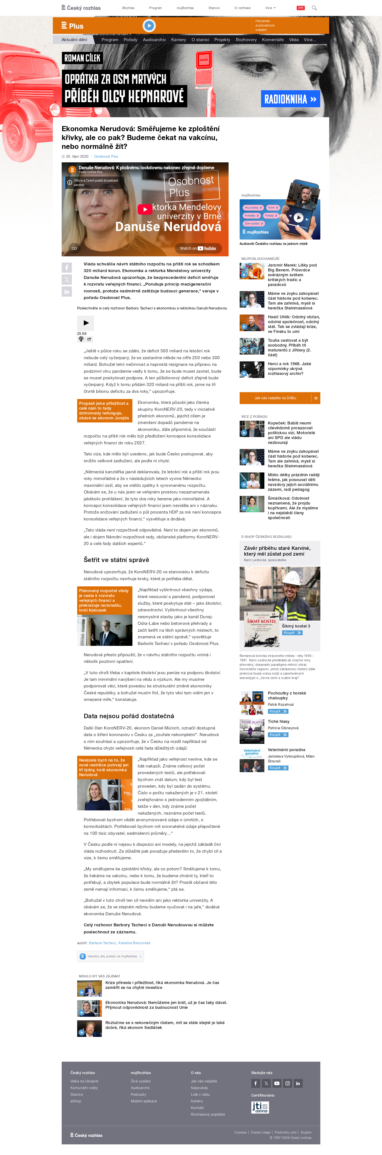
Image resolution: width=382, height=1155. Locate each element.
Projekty (222, 39)
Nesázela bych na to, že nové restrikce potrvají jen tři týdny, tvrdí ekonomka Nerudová (104, 767)
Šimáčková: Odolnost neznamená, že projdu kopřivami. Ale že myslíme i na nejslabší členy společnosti (293, 508)
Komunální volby (84, 1088)
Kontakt (197, 1108)
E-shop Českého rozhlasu (266, 537)
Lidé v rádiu (200, 1094)
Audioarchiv (265, 25)
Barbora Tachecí (102, 943)
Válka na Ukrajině (84, 1081)
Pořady (131, 39)
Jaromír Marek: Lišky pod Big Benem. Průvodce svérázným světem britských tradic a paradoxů (292, 275)
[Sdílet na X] (67, 279)
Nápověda (199, 1088)
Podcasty (138, 1094)
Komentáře (273, 39)
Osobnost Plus (106, 156)
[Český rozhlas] (81, 8)
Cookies (240, 1132)
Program (155, 8)
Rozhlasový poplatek (208, 1114)
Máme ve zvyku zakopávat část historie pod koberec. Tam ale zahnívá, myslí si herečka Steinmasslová (293, 300)
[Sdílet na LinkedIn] (67, 291)
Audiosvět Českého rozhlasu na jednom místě (274, 244)
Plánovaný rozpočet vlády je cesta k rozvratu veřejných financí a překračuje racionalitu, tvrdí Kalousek (104, 600)
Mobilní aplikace (144, 1101)
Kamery (261, 30)
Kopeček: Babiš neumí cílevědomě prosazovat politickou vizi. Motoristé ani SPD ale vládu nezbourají (291, 433)
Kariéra (196, 1101)
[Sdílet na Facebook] (67, 268)
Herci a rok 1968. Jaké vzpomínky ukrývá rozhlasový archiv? (289, 368)
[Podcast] (81, 339)
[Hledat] (314, 8)
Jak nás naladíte (204, 1081)
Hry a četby (251, 207)
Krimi (271, 207)
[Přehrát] (85, 323)
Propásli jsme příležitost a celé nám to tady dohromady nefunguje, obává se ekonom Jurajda (104, 410)
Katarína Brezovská (134, 943)
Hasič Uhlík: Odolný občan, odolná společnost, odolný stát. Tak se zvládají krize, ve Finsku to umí (294, 324)
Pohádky (250, 215)
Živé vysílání (252, 223)
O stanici (200, 39)
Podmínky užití (285, 1132)
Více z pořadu (254, 417)
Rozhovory (246, 39)
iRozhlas (128, 8)
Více (310, 39)
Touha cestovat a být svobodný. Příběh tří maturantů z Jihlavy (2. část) (289, 347)
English (306, 1132)
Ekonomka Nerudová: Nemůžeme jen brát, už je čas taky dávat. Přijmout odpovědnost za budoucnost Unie (166, 1005)
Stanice (214, 8)
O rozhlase (243, 8)
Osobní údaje (261, 1132)
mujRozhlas (185, 8)
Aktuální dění (74, 39)
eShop (76, 1101)
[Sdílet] (89, 339)
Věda (294, 39)
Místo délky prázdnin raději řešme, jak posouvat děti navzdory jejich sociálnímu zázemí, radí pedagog (294, 482)
